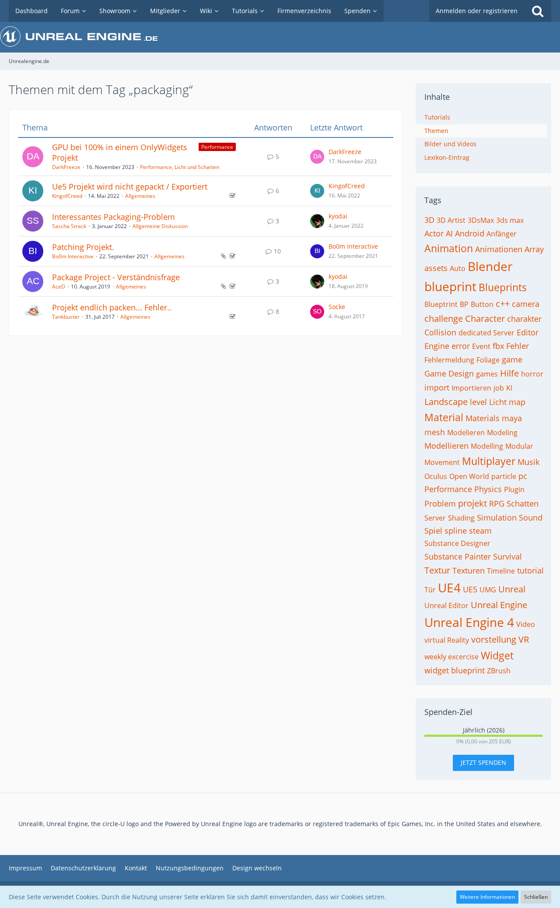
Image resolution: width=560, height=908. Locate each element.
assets (436, 268)
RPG (496, 503)
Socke (337, 307)
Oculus (435, 476)
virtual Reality (446, 640)
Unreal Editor (446, 605)
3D (429, 220)
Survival (507, 556)
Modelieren (466, 432)
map (517, 402)
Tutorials (437, 117)
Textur (437, 570)
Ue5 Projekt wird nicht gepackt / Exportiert (129, 186)
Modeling (502, 432)
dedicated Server (486, 333)
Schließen (536, 897)
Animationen (498, 249)
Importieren (471, 388)
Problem (440, 503)
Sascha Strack (69, 226)
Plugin (514, 489)
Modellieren (446, 445)
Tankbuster (66, 316)
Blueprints (503, 287)
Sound (530, 517)
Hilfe (509, 373)
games (487, 374)
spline (455, 530)
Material (443, 417)
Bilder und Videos (450, 144)
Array (534, 249)
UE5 (470, 589)
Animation (448, 248)
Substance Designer (457, 543)
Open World (469, 476)
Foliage (488, 360)
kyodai (338, 216)
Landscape (446, 402)
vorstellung (493, 639)
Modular (519, 446)
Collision (440, 332)
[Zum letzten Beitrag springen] (317, 157)
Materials (483, 418)
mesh (434, 432)
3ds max (510, 220)
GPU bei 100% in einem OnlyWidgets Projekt (119, 152)
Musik (528, 462)
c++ (503, 304)
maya (512, 418)
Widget (497, 655)
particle (503, 476)
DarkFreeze (66, 167)
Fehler (517, 346)
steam (480, 530)
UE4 (449, 587)
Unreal (511, 589)
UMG (488, 590)
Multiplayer (488, 461)
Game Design (449, 373)
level (478, 402)
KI (509, 388)
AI (449, 233)
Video (525, 624)
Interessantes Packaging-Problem (113, 216)
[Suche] (537, 11)
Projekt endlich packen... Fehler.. (112, 307)
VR (523, 639)
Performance (217, 147)
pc (522, 476)
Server (435, 518)
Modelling (487, 446)
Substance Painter (457, 556)
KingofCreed (67, 196)
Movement (442, 462)
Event (481, 346)
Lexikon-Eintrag (446, 157)
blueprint (450, 286)
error (461, 346)
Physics (488, 489)
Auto (458, 268)
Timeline (501, 571)
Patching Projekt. (83, 247)
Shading (461, 518)
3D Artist (451, 220)
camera (525, 304)
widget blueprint (454, 670)
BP (464, 304)
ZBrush (499, 671)
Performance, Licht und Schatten (179, 167)
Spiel (433, 530)
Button (482, 304)
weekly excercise (451, 657)
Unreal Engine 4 (469, 622)
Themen (436, 131)
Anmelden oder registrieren (477, 11)
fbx (498, 346)
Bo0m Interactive (73, 256)
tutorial (530, 570)
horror (532, 374)
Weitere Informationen (487, 897)
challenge (443, 318)
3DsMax (481, 220)
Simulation (497, 517)
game (512, 359)
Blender (490, 266)
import (436, 387)
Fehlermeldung (449, 360)
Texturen (468, 570)
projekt (472, 503)
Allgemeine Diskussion (160, 226)
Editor (528, 332)
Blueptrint (441, 304)
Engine (436, 346)
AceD (58, 286)
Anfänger (501, 234)
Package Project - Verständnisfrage (116, 277)
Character (485, 318)
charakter (524, 318)
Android (469, 233)
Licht (498, 402)
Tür (430, 590)
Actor (434, 233)
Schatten (523, 503)
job (499, 388)
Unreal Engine (499, 605)
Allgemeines (140, 196)
